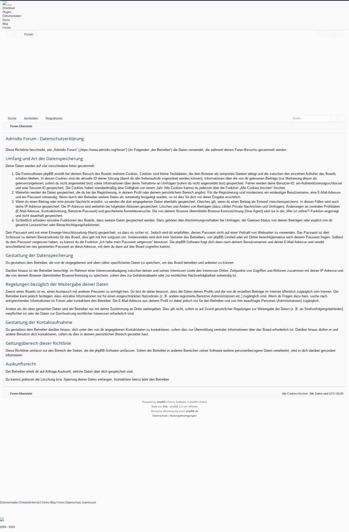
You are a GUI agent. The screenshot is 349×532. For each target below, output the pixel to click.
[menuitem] (320, 34)
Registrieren (54, 118)
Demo (6, 19)
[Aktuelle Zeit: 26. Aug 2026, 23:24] (340, 126)
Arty (165, 406)
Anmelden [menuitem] (330, 35)
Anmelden (31, 118)
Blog (5, 23)
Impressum (89, 502)
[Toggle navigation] (9, 5)
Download (9, 7)
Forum (7, 27)
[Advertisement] (174, 76)
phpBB (161, 401)
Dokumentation (12, 15)
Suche (12, 118)
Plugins (7, 12)
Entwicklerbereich (30, 502)
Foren (28, 34)
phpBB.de (192, 411)
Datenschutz (73, 502)
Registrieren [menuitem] (340, 35)
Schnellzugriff (12, 35)
